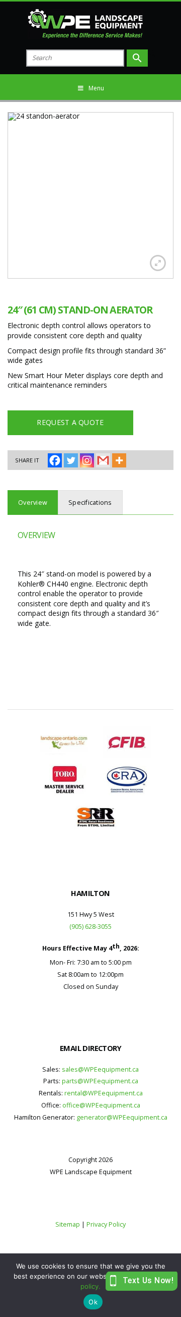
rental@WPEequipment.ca (103, 1093)
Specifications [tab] (90, 502)
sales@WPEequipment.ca (100, 1069)
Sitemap (67, 1224)
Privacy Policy (106, 1224)
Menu (96, 88)
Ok (93, 1302)
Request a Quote (70, 422)
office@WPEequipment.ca (101, 1105)
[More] (119, 460)
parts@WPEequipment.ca (100, 1081)
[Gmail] (103, 460)
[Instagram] (87, 460)
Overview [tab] (32, 502)
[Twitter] (71, 460)
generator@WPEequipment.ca (121, 1117)
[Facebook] (55, 460)
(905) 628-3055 (90, 926)
